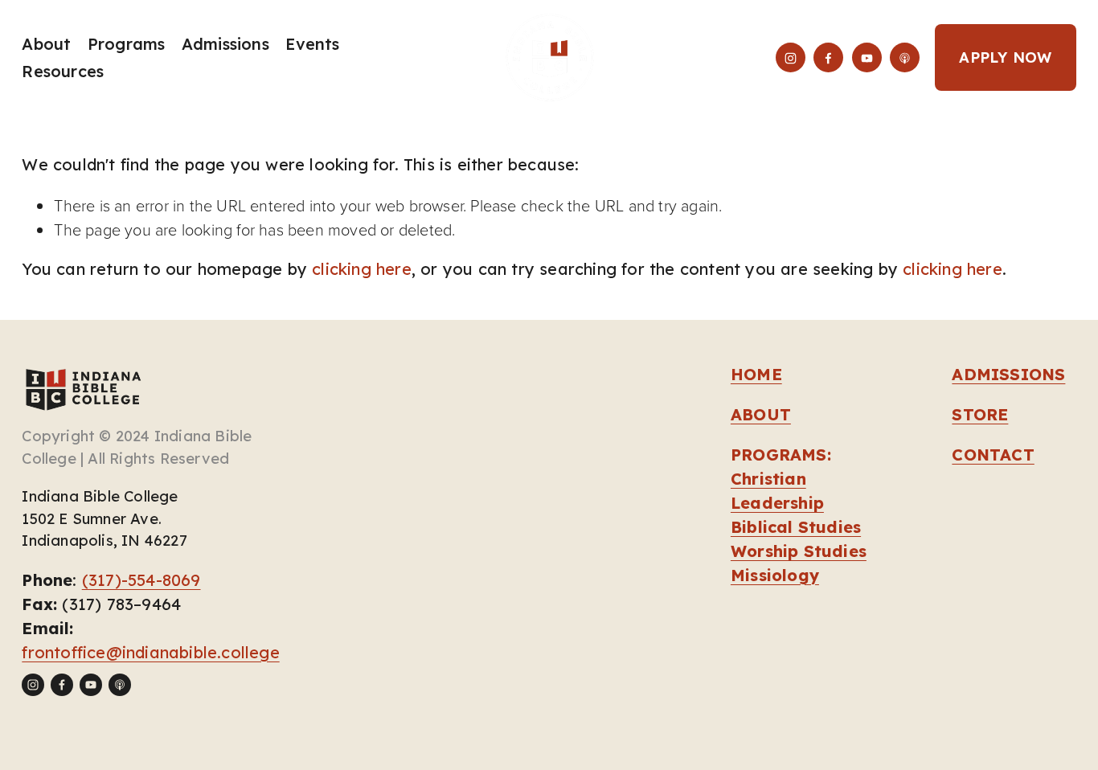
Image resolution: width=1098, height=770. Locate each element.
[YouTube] (867, 57)
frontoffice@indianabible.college (150, 652)
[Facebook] (828, 57)
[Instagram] (790, 57)
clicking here (362, 269)
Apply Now (1005, 57)
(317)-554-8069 (141, 580)
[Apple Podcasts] (905, 57)
